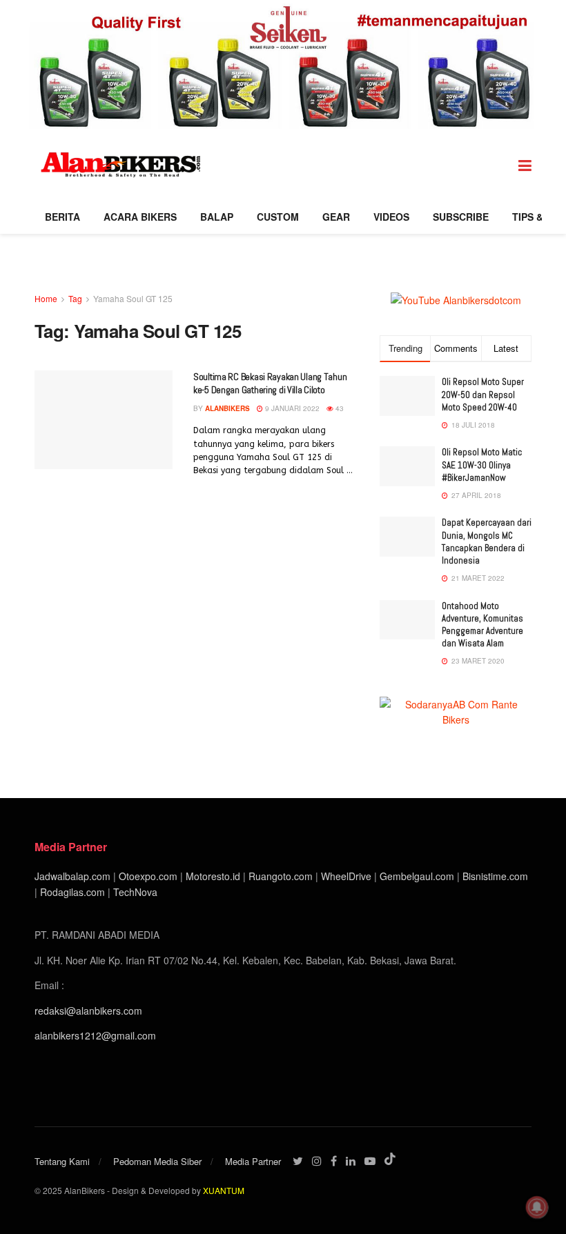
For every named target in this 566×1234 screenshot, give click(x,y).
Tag (75, 298)
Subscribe (461, 216)
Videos (391, 216)
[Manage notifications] (537, 1207)
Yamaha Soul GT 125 (133, 298)
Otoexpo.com (148, 876)
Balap (216, 216)
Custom (278, 216)
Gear (336, 216)
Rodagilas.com (72, 892)
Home (46, 298)
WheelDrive (346, 876)
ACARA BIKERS (140, 216)
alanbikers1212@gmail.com (95, 1035)
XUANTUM (223, 1190)
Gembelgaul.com (418, 876)
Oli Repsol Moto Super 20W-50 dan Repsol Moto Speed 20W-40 (483, 394)
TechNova (135, 892)
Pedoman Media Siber (157, 1161)
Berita (62, 216)
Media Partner (253, 1161)
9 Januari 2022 (291, 408)
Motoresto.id (213, 876)
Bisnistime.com (495, 876)
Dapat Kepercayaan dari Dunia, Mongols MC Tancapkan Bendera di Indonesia (486, 541)
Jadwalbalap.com (72, 876)
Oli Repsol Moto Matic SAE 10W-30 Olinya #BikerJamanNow (482, 464)
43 (338, 408)
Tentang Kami (62, 1161)
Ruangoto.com (280, 876)
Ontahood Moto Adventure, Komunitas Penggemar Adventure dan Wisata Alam (482, 625)
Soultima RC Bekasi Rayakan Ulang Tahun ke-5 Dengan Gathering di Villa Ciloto (270, 383)
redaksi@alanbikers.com (88, 1010)
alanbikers (227, 408)
